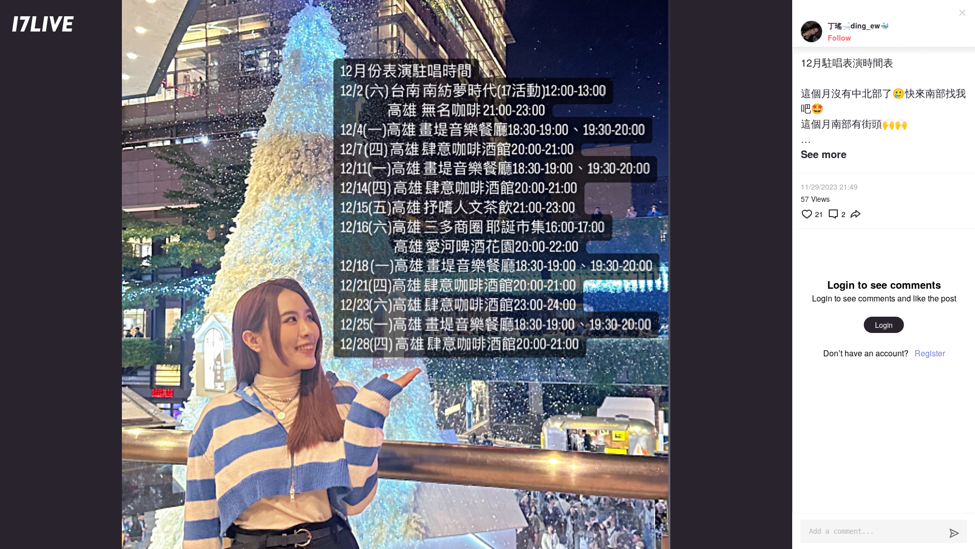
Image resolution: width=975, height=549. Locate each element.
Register (930, 353)
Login (884, 325)
